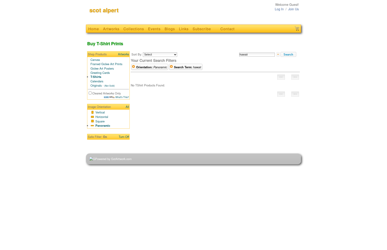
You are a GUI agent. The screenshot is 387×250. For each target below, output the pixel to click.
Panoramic (102, 126)
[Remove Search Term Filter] (171, 67)
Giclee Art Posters (102, 68)
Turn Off (124, 137)
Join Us (293, 9)
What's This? (122, 97)
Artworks (111, 28)
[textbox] (257, 55)
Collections (133, 28)
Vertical (100, 112)
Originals (96, 85)
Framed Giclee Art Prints (106, 64)
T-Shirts (95, 77)
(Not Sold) (109, 85)
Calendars (96, 81)
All (127, 107)
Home (93, 28)
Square (100, 121)
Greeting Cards (100, 73)
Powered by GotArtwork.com (113, 159)
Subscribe (202, 28)
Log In (279, 9)
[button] (288, 54)
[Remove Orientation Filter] (133, 67)
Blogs (170, 28)
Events (154, 28)
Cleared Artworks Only (106, 93)
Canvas (95, 60)
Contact (227, 28)
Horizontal (101, 117)
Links (184, 28)
